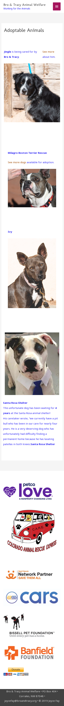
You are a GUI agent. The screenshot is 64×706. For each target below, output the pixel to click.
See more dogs (17, 162)
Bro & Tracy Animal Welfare (24, 5)
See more (48, 51)
